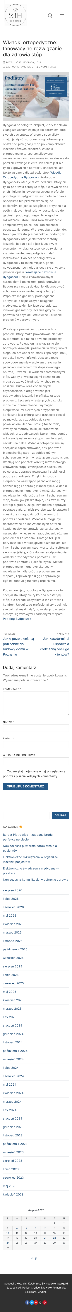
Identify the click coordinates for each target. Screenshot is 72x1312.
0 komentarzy (47, 66)
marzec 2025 (12, 1008)
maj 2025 (9, 991)
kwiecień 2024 (13, 1093)
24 (7, 1242)
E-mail (8, 738)
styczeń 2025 (12, 1025)
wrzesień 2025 (13, 958)
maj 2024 (9, 1084)
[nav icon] (62, 16)
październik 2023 (15, 1144)
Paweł (9, 62)
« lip (34, 1258)
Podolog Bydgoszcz (17, 618)
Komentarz (12, 689)
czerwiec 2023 (13, 1177)
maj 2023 (9, 1186)
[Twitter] (32, 1302)
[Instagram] (40, 1302)
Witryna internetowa (19, 755)
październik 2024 (15, 1051)
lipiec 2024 (11, 1067)
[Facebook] (27, 1302)
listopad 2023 (13, 1135)
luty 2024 (9, 1110)
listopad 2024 (13, 1042)
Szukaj (60, 815)
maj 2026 (9, 915)
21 (45, 1237)
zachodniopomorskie (19, 66)
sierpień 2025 (12, 966)
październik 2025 (15, 949)
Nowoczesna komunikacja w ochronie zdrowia (35, 879)
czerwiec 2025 (13, 983)
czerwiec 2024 (13, 1076)
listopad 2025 (13, 941)
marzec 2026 (12, 932)
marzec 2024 (12, 1101)
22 (54, 1237)
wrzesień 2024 (13, 1059)
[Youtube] (36, 1302)
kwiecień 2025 (13, 1000)
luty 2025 (9, 1017)
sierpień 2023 (12, 1160)
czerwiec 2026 (13, 907)
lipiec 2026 (11, 898)
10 (7, 1233)
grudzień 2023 (13, 1127)
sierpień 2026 (12, 890)
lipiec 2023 (11, 1169)
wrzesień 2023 (13, 1152)
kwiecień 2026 (13, 924)
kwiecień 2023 (13, 1194)
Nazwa (9, 721)
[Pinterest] (44, 1302)
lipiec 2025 (11, 975)
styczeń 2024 (12, 1118)
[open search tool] (50, 15)
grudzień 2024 (13, 1034)
